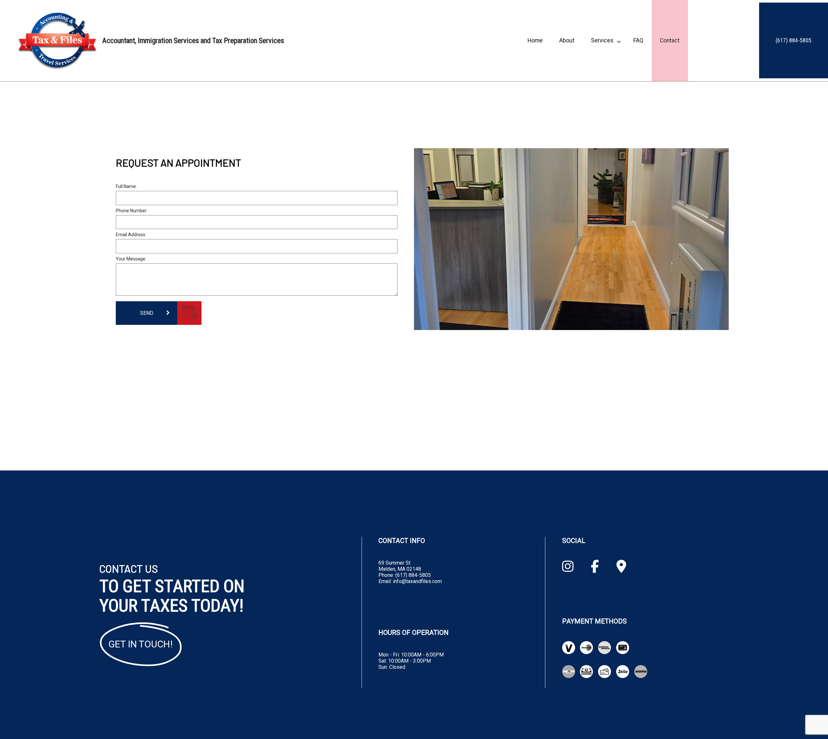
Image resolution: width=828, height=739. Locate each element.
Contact (670, 40)
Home (535, 40)
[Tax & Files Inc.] (57, 40)
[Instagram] (567, 569)
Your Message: (131, 258)
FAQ (638, 40)
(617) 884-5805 (794, 40)
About (566, 40)
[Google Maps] (621, 569)
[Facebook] (595, 569)
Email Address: (131, 234)
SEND (146, 313)
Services (602, 40)
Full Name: (126, 186)
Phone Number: (131, 210)
